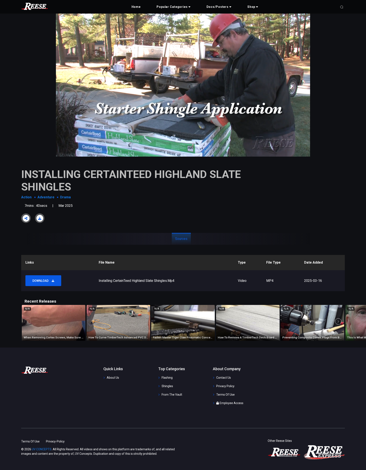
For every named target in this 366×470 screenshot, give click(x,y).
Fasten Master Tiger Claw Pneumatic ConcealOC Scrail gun (192, 337)
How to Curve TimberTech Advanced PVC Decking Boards (126, 337)
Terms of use (225, 394)
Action (26, 197)
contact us (223, 377)
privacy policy (225, 386)
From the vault (172, 394)
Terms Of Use (30, 441)
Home (136, 6)
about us (113, 377)
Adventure (45, 197)
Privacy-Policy (55, 441)
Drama (65, 197)
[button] (173, 7)
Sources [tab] (181, 239)
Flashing (167, 377)
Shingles (167, 386)
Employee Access (231, 403)
